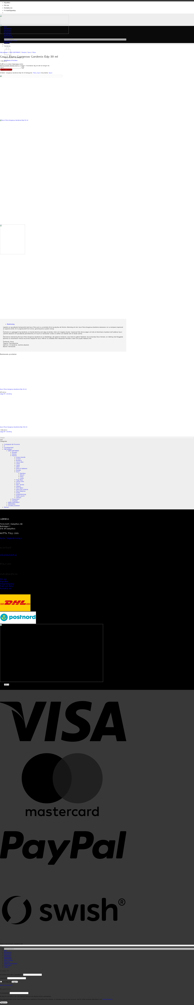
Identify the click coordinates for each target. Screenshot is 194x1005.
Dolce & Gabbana (21, 468)
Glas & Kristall (8, 37)
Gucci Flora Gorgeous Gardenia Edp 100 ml (13, 427)
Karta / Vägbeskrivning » (11, 538)
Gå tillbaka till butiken (11, 60)
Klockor (14, 454)
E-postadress (4, 993)
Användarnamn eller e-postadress (11, 974)
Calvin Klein (20, 462)
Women (6, 507)
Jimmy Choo (20, 481)
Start (5, 27)
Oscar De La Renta (22, 489)
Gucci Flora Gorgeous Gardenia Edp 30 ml (13, 389)
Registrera (4, 1002)
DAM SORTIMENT (14, 52)
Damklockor (8, 28)
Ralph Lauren (20, 496)
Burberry (19, 460)
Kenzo (18, 483)
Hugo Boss (19, 480)
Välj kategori (8, 449)
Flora (34, 52)
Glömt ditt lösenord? (6, 985)
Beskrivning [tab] (10, 324)
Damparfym (8, 32)
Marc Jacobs (20, 484)
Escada (18, 470)
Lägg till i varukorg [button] (6, 394)
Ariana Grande (20, 457)
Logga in (14, 982)
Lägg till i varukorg (6, 69)
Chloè (18, 463)
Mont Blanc (19, 488)
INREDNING (8, 35)
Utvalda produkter (14, 505)
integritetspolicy (108, 999)
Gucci (29, 52)
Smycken (15, 501)
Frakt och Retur (7, 586)
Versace (18, 497)
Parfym (24, 52)
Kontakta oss (8, 8)
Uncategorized (8, 447)
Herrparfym (7, 33)
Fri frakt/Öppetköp (10, 10)
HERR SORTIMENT (14, 502)
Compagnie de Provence (12, 444)
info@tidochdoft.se (8, 555)
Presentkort (7, 42)
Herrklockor (7, 30)
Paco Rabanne (20, 491)
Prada (18, 492)
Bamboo (23, 473)
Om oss (6, 5)
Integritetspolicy (7, 583)
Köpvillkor (7, 2)
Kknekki (14, 452)
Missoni (18, 486)
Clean (18, 465)
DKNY (18, 467)
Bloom (22, 475)
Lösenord (3, 978)
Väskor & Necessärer (11, 963)
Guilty (22, 478)
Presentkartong (21, 494)
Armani (18, 459)
